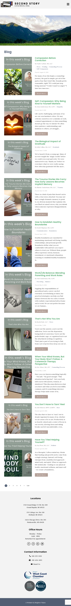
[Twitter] (42, 543)
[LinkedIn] (37, 543)
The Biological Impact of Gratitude (48, 142)
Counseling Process (55, 67)
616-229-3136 (37, 556)
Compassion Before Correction (45, 59)
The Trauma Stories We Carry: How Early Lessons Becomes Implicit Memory (50, 182)
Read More (41, 93)
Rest (58, 407)
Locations (35, 498)
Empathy (60, 107)
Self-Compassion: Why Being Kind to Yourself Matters (50, 102)
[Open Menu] (68, 4)
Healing (44, 67)
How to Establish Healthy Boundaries (48, 223)
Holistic (53, 445)
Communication (42, 231)
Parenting (40, 281)
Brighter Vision (40, 603)
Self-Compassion (42, 69)
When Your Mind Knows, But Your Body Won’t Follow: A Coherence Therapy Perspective (49, 360)
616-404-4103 (37, 560)
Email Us (36, 564)
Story (38, 67)
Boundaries (53, 231)
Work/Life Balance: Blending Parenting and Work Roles (50, 274)
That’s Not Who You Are (47, 318)
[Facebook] (28, 543)
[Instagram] (33, 543)
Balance (47, 281)
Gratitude (56, 147)
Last (28, 485)
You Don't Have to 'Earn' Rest (50, 404)
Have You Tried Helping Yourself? (47, 441)
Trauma (60, 187)
